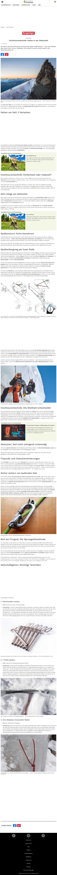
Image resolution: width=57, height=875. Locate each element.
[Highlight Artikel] (55, 2)
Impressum (28, 840)
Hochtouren (34, 186)
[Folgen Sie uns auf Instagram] (43, 835)
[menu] (2, 2)
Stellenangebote (28, 853)
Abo (39, 5)
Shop (34, 5)
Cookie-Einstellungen (28, 870)
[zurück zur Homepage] (28, 1)
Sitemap (29, 866)
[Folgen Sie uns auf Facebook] (13, 835)
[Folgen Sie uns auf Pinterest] (28, 835)
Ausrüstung (25, 5)
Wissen (2, 27)
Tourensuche (5, 5)
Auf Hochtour (10, 27)
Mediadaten (28, 856)
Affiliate (28, 850)
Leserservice (28, 860)
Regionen (16, 5)
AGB (28, 846)
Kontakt (28, 863)
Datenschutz (29, 843)
